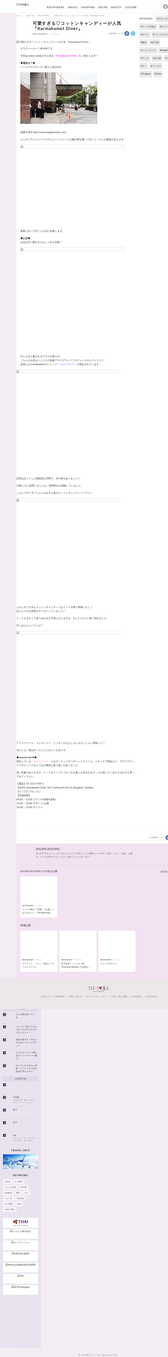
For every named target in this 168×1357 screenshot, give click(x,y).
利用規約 (59, 996)
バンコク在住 (10, 1187)
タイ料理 (8, 1204)
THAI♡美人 (10, 1209)
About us (46, 996)
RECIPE (103, 8)
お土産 (157, 58)
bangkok (8, 1193)
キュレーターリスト (96, 996)
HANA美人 (152, 996)
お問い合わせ (75, 996)
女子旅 (155, 42)
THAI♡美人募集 (119, 996)
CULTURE (131, 8)
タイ (144, 66)
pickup (7, 1182)
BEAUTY (116, 8)
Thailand (146, 74)
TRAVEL (73, 8)
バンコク (156, 66)
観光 (144, 42)
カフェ (145, 34)
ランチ (145, 58)
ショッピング (149, 50)
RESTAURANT (55, 8)
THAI (158, 74)
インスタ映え (149, 27)
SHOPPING (88, 8)
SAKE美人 (137, 996)
